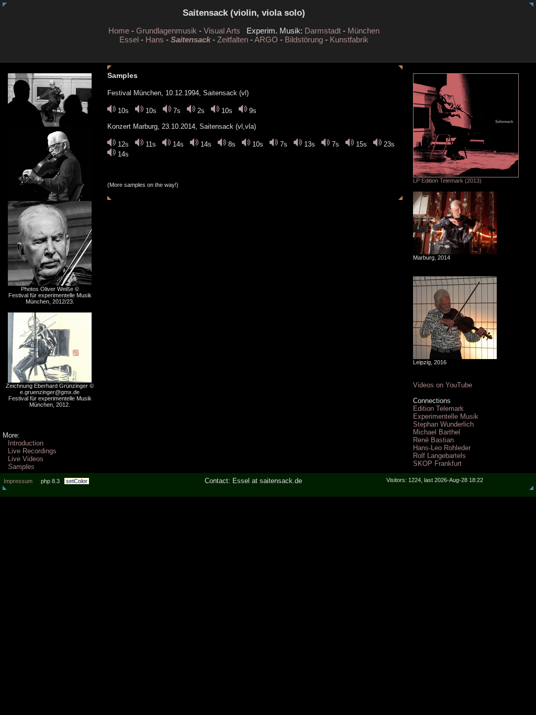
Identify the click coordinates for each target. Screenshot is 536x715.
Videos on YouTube (442, 385)
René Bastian (433, 440)
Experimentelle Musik (445, 416)
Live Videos (25, 459)
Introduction (25, 443)
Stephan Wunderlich (443, 424)
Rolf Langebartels (439, 456)
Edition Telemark (438, 408)
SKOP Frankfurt (437, 463)
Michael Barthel (436, 432)
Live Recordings (32, 451)
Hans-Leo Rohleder (442, 448)
